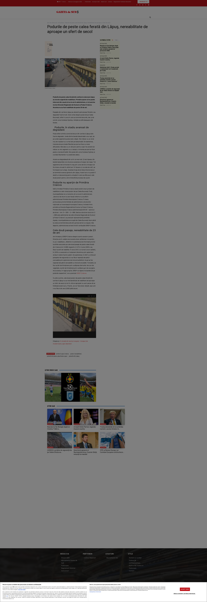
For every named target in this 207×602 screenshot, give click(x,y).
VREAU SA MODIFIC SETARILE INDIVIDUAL (184, 593)
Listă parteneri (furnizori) (95, 591)
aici (7, 595)
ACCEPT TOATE (185, 589)
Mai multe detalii (21, 589)
